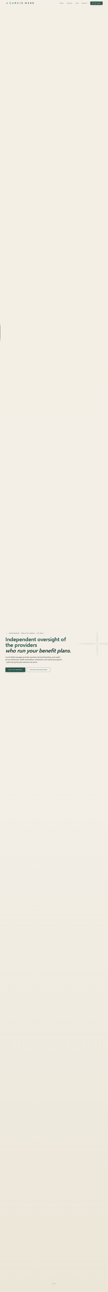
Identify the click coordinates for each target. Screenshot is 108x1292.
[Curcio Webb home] (19, 3)
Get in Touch (96, 3)
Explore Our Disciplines (38, 669)
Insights (84, 3)
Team (77, 3)
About (62, 3)
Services (69, 3)
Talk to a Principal (15, 669)
